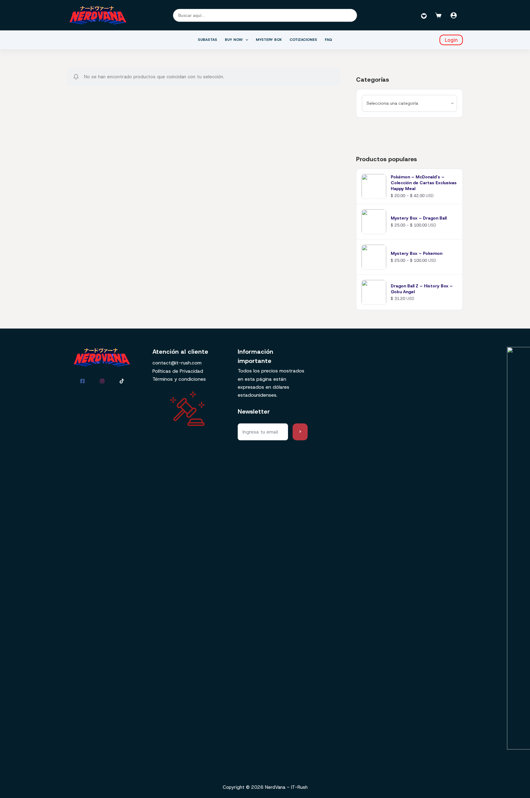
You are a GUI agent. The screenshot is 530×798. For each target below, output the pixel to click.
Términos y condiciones (179, 379)
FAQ (328, 39)
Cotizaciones (303, 39)
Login (451, 40)
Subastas (207, 39)
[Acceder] (454, 15)
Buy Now (234, 39)
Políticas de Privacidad (177, 371)
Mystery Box (269, 39)
